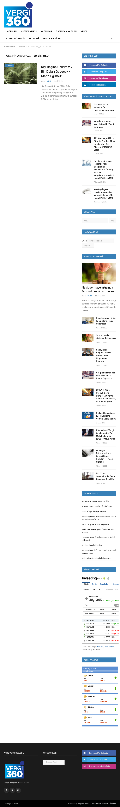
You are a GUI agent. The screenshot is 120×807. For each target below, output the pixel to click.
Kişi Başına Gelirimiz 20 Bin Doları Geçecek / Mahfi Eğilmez (57, 71)
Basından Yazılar (66, 31)
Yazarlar (46, 31)
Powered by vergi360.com (78, 803)
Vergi (84, 31)
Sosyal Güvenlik (15, 38)
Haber (49, 81)
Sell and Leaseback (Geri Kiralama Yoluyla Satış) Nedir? (106, 416)
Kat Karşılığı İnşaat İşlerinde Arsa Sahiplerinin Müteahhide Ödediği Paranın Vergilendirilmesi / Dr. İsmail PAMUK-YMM (104, 169)
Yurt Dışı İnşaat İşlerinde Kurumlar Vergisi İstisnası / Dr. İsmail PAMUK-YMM (104, 193)
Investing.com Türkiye (105, 647)
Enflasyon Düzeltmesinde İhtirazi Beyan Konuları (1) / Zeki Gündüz (104, 456)
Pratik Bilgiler (52, 38)
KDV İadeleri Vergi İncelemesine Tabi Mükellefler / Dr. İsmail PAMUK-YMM (105, 434)
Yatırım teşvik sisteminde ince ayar (106, 336)
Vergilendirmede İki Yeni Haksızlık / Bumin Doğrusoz (104, 124)
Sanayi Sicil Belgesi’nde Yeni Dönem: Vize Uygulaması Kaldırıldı (104, 355)
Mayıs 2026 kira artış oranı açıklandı (96, 501)
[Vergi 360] (20, 13)
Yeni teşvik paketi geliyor (92, 545)
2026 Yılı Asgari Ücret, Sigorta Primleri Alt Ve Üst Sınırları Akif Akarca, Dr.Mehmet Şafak (104, 144)
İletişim (113, 803)
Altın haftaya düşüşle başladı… (94, 511)
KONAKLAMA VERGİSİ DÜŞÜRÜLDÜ (97, 506)
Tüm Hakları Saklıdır (99, 803)
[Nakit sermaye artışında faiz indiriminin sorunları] (99, 273)
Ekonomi (34, 38)
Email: (84, 241)
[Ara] (112, 38)
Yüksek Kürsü (29, 31)
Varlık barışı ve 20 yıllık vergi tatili (95, 524)
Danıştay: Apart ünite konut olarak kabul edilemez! (105, 321)
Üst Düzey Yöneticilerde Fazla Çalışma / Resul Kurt (105, 476)
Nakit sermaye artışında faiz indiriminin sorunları (104, 107)
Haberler (11, 31)
